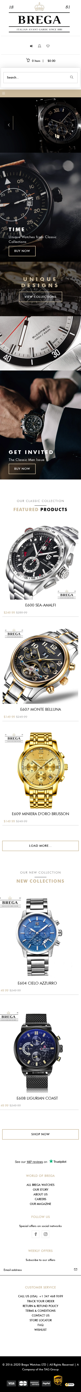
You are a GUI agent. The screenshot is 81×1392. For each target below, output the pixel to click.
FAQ (40, 1325)
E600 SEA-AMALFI (40, 605)
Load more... (40, 846)
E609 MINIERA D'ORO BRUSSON (40, 813)
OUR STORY (40, 1189)
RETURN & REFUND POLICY (40, 1306)
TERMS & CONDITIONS (40, 1310)
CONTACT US (40, 1315)
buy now (22, 469)
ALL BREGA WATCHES (40, 1185)
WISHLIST (40, 1329)
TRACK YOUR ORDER (40, 1301)
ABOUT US (40, 1194)
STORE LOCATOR (41, 1320)
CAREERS (40, 1199)
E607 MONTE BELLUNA (40, 709)
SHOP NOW (40, 1134)
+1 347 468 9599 (51, 1296)
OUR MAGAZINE (40, 1204)
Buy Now (22, 251)
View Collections (41, 296)
